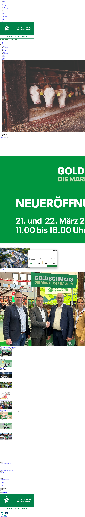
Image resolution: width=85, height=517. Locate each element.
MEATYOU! (4, 9)
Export (3, 10)
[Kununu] (1, 493)
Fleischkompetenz (3, 11)
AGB (3, 18)
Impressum (3, 17)
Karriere (2, 15)
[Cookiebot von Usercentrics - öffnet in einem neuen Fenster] (54, 250)
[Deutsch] (0, 44)
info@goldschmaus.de (4, 492)
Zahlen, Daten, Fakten (5, 2)
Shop (2, 14)
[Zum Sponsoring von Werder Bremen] (42, 502)
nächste (2, 154)
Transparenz (3, 482)
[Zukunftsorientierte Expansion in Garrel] (5, 398)
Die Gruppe (3, 45)
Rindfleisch (4, 13)
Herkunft (4, 6)
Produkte (2, 4)
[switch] (39, 263)
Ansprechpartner (4, 3)
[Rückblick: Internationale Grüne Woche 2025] (6, 408)
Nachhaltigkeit (3, 59)
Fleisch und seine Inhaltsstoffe (6, 12)
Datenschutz (3, 19)
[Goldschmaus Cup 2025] (6, 388)
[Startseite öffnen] (9, 40)
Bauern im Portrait (5, 5)
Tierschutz (4, 7)
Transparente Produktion (5, 8)
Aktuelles (4, 1)
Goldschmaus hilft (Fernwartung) (3, 516)
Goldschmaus (1, 137)
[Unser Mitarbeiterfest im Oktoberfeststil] (6, 439)
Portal (2, 21)
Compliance (3, 20)
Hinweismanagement (5, 16)
